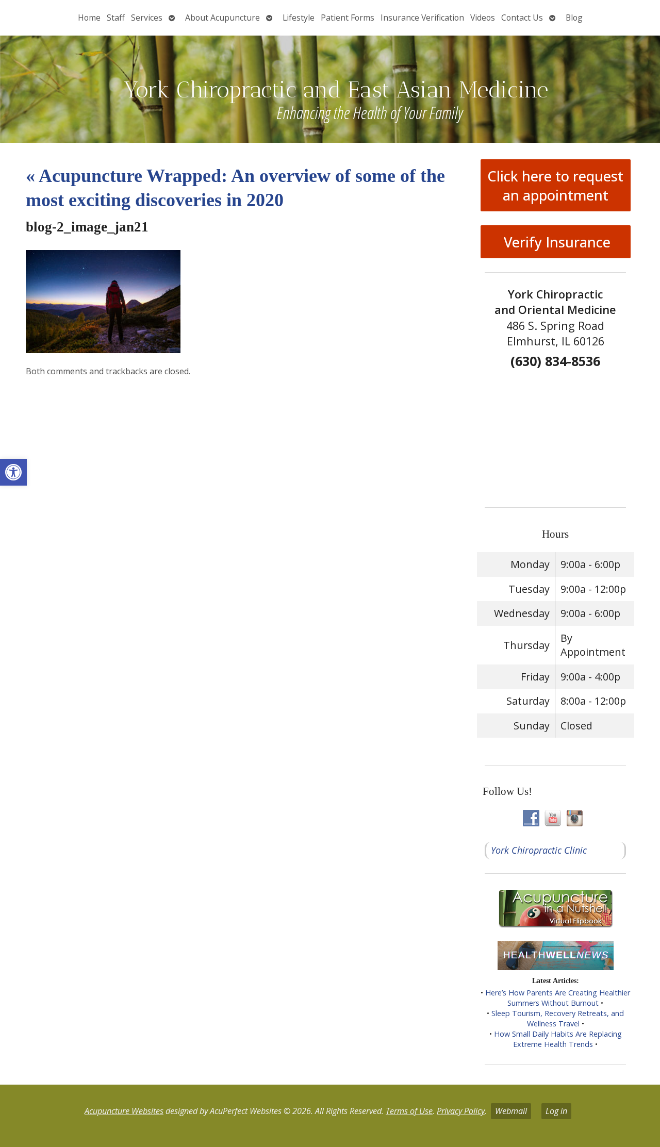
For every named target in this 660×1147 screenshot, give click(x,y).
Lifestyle (299, 17)
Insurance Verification (422, 17)
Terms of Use (409, 1111)
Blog (574, 17)
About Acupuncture (222, 17)
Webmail (511, 1111)
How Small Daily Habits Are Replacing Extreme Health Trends (558, 1039)
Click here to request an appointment (555, 186)
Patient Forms (347, 17)
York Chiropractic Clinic (539, 850)
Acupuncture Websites (124, 1111)
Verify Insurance (555, 242)
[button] (13, 472)
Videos (482, 17)
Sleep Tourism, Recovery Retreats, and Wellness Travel (557, 1018)
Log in (556, 1111)
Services (146, 17)
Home (89, 17)
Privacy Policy (461, 1111)
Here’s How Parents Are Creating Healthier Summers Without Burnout (557, 998)
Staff (116, 17)
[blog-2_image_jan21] (103, 349)
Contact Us (522, 17)
